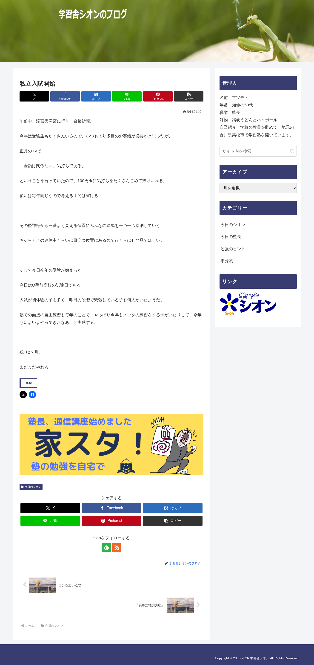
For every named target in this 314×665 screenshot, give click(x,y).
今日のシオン (33, 486)
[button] (188, 96)
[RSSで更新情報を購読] (116, 547)
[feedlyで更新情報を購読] (106, 547)
